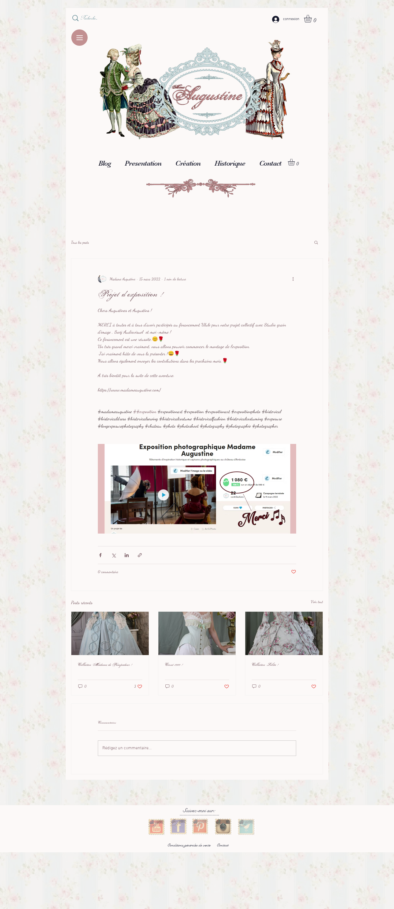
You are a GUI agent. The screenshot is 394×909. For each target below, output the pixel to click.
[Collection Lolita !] (284, 633)
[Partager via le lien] (139, 555)
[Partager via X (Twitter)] (113, 555)
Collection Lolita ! (265, 665)
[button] (312, 18)
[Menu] (79, 37)
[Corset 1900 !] (197, 633)
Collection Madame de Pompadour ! (105, 665)
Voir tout (317, 601)
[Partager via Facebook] (100, 555)
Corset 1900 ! (174, 665)
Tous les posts (80, 242)
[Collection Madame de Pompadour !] (110, 633)
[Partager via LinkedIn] (126, 555)
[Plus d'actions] (293, 279)
